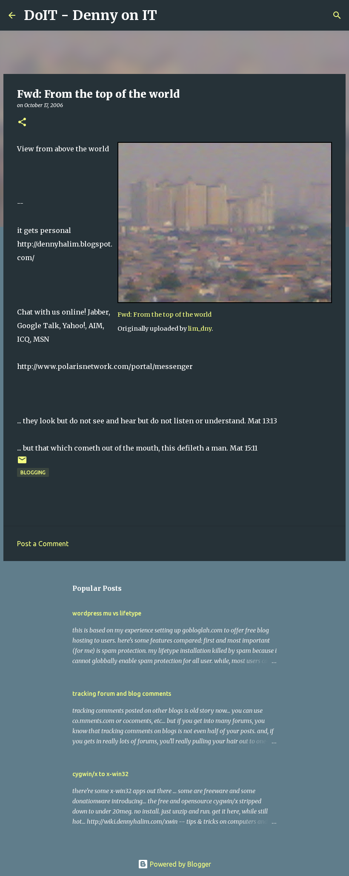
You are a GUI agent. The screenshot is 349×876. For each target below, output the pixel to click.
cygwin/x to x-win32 (100, 774)
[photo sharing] (224, 300)
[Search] (169, 15)
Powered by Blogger (179, 864)
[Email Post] (22, 463)
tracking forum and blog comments (121, 693)
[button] (22, 122)
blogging (33, 472)
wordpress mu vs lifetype (106, 613)
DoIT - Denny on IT (90, 15)
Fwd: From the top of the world (164, 314)
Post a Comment (43, 543)
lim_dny (200, 328)
